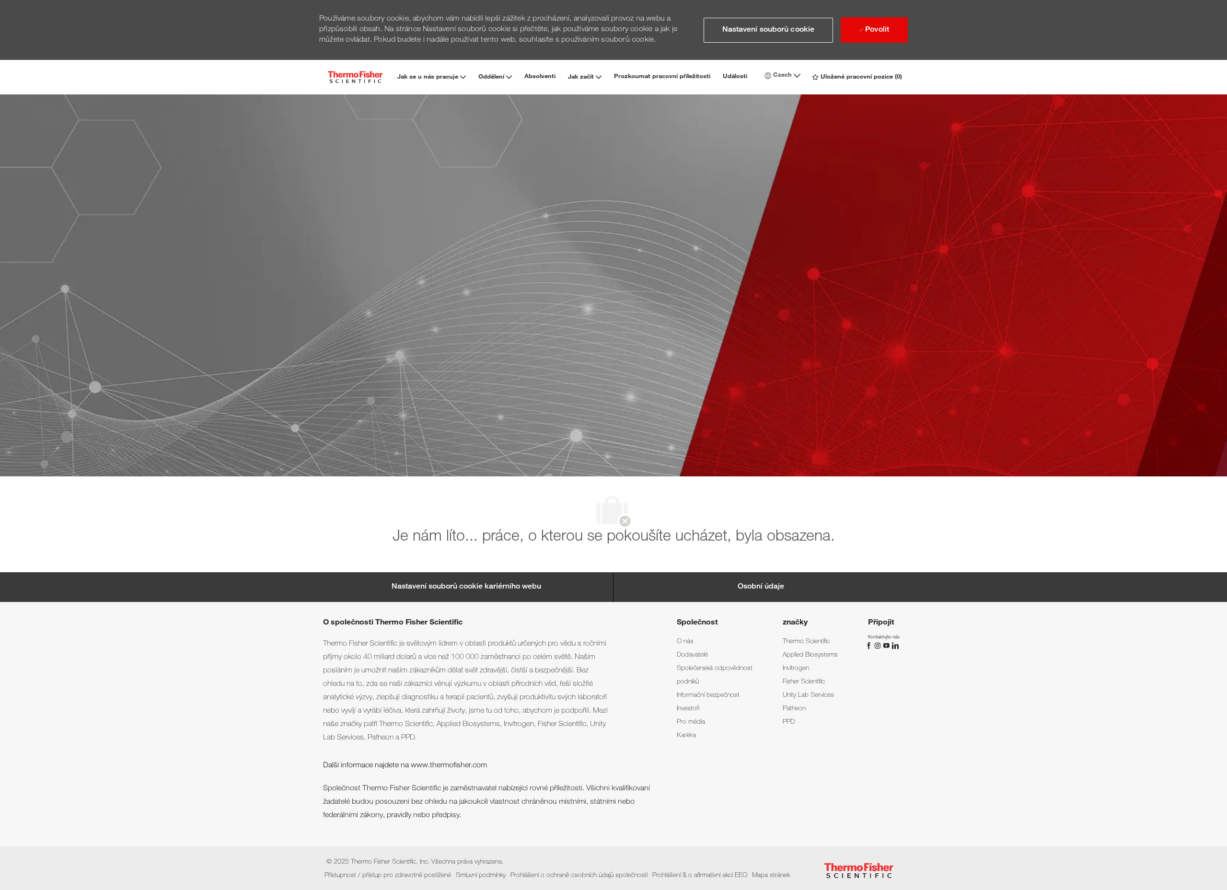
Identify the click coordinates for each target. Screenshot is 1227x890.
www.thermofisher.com (449, 766)
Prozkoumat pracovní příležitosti (662, 77)
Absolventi (540, 77)
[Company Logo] (355, 77)
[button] (768, 30)
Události (735, 77)
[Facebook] (870, 646)
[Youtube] (887, 646)
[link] (685, 641)
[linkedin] (894, 646)
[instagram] (878, 646)
